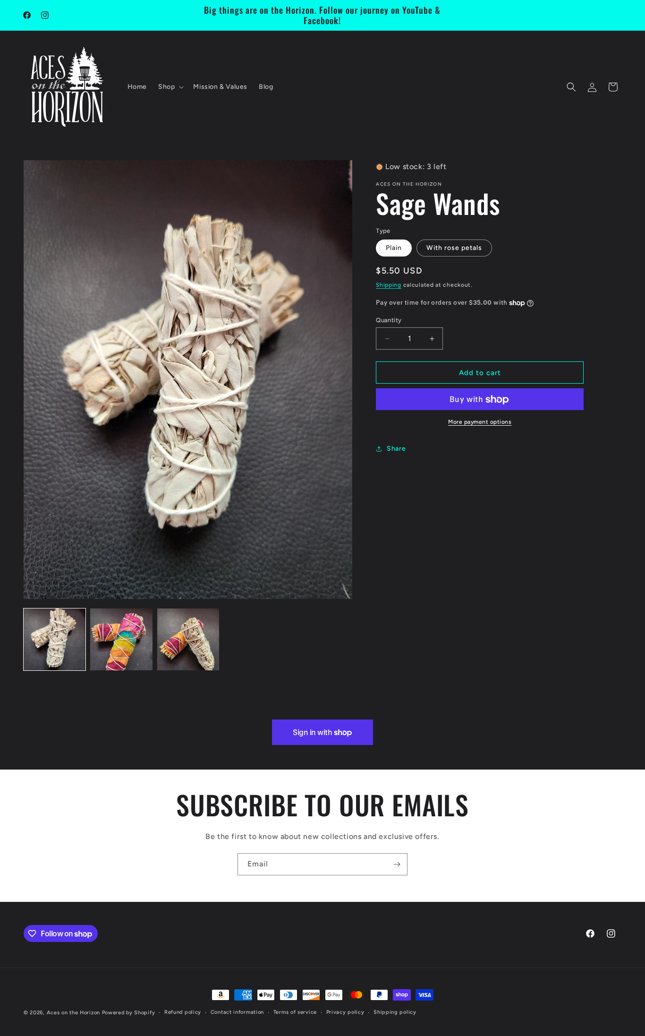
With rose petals (454, 248)
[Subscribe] (396, 864)
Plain (394, 248)
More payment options (479, 422)
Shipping (388, 285)
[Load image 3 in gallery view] (188, 639)
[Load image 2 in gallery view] (121, 639)
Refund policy (182, 1012)
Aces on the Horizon (73, 1013)
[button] (170, 87)
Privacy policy (345, 1012)
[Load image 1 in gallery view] (54, 639)
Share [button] (396, 449)
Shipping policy (394, 1012)
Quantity (388, 320)
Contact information (237, 1012)
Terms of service (295, 1012)
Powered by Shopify (128, 1013)
